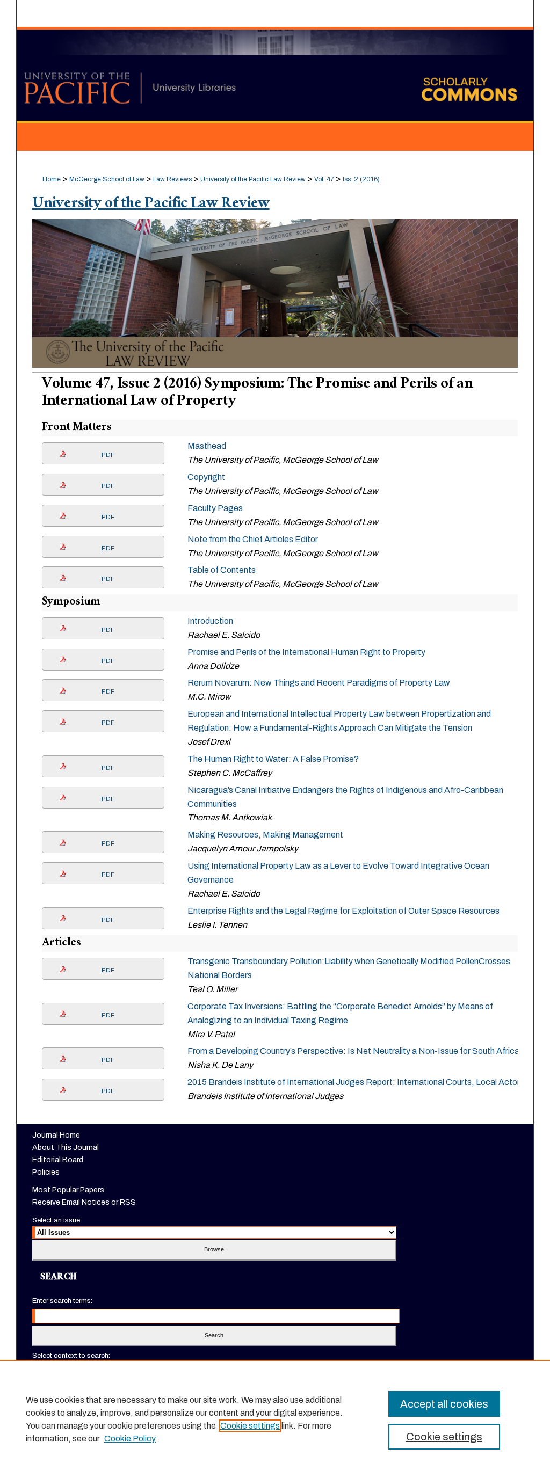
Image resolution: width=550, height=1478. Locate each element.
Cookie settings (250, 1425)
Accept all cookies (444, 1404)
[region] (275, 1419)
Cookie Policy (130, 1438)
